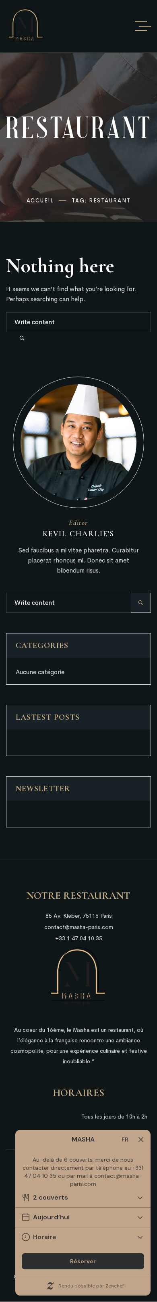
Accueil (40, 200)
